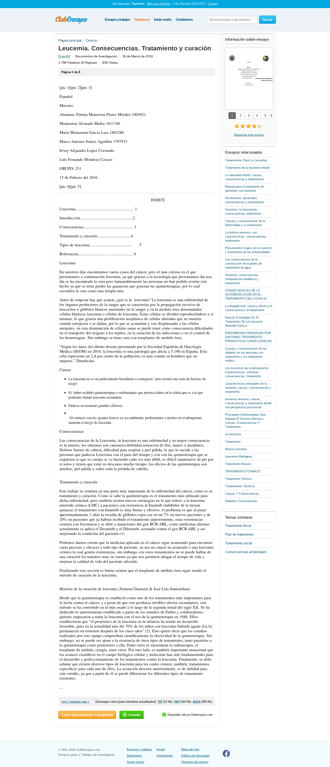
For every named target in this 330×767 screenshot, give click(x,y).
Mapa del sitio (190, 749)
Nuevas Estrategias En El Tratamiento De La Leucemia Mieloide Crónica (244, 321)
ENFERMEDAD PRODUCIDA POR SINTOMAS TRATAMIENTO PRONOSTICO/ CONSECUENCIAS (248, 337)
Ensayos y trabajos (117, 19)
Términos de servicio (194, 762)
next (271, 115)
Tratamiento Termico (238, 478)
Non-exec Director (158, 3)
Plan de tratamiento (239, 534)
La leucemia (233, 434)
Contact (213, 3)
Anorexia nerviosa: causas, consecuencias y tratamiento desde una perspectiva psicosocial (248, 403)
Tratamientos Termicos (240, 486)
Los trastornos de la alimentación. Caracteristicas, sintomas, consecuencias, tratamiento (247, 372)
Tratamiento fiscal (238, 525)
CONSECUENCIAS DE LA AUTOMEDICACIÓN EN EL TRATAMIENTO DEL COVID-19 (245, 294)
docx (196, 701)
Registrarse (142, 19)
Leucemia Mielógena (238, 456)
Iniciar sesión (162, 19)
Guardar (134, 715)
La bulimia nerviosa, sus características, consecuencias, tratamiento (246, 236)
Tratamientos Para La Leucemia (246, 160)
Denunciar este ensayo (249, 135)
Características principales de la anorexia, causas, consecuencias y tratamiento (248, 387)
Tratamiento (233, 441)
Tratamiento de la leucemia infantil (247, 167)
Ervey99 (64, 56)
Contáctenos (184, 19)
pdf (176, 701)
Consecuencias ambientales (246, 552)
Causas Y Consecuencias (242, 493)
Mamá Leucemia (236, 449)
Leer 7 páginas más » (75, 701)
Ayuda (160, 749)
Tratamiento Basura (238, 464)
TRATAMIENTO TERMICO (242, 471)
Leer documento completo (87, 714)
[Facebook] (226, 756)
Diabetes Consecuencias (241, 501)
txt (160, 701)
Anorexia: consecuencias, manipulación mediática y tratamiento (242, 279)
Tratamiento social (238, 543)
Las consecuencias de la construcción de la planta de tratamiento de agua (243, 263)
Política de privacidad (195, 755)
